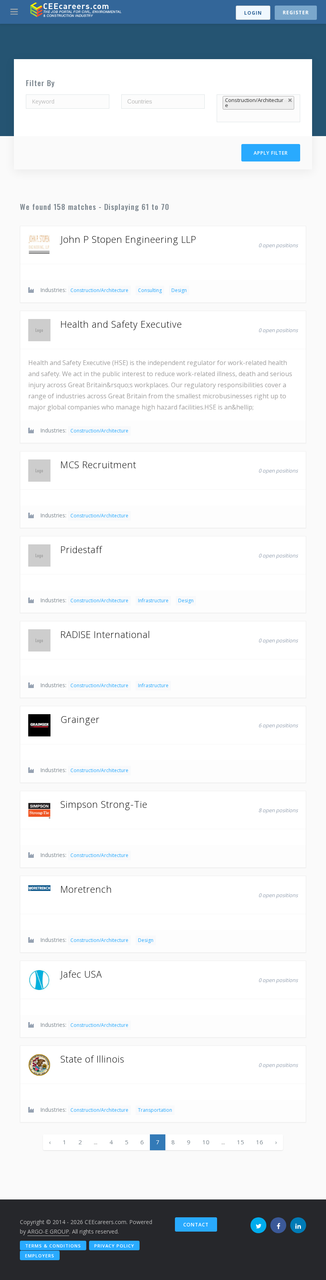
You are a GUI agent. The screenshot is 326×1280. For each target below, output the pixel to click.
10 (206, 1142)
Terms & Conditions (53, 1246)
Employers (39, 1256)
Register (296, 12)
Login (253, 13)
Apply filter (271, 153)
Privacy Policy (114, 1246)
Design (179, 290)
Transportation (155, 1110)
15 (240, 1142)
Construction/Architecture (99, 290)
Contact (196, 1224)
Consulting (150, 290)
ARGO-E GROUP (48, 1231)
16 (259, 1142)
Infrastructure (153, 600)
